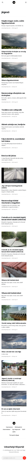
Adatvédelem (6, 429)
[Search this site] (2, 2)
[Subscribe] (24, 458)
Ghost (17, 435)
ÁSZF (23, 429)
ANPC (14, 432)
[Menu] (26, 2)
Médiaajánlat (18, 427)
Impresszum (9, 427)
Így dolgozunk (16, 429)
